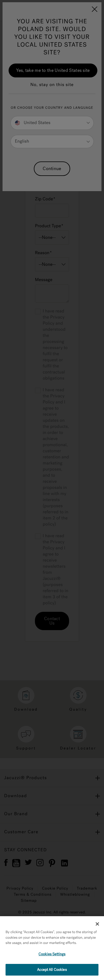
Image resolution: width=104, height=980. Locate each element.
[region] (52, 948)
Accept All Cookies (52, 969)
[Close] (97, 924)
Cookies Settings (52, 954)
